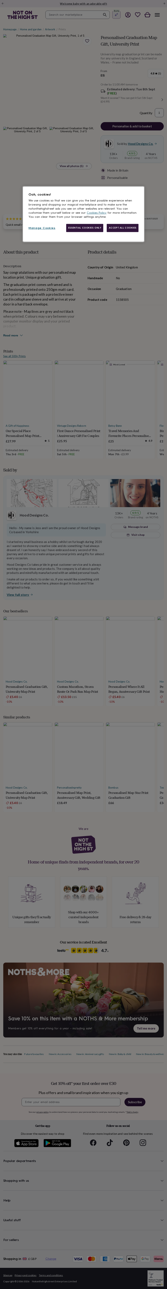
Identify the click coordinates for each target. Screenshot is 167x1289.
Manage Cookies (42, 228)
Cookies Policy (97, 212)
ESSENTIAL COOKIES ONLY (84, 227)
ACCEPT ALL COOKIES (122, 227)
